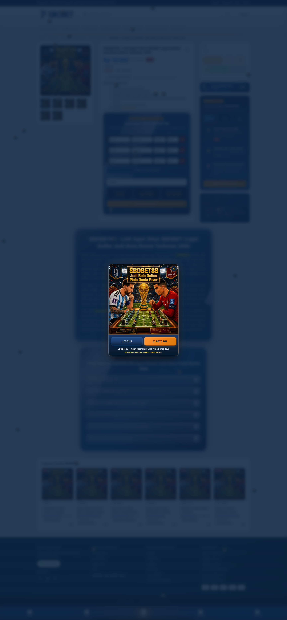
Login (127, 341)
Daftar (160, 341)
